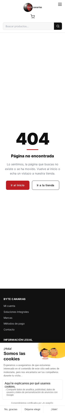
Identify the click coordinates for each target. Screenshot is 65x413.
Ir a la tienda (45, 185)
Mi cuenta (9, 305)
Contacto (9, 329)
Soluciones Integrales (16, 311)
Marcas (8, 317)
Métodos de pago (14, 323)
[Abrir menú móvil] (60, 4)
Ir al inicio (18, 185)
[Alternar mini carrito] (32, 16)
